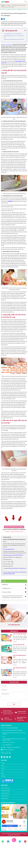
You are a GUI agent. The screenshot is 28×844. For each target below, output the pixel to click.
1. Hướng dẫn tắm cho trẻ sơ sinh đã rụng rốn (12, 33)
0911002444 (5, 749)
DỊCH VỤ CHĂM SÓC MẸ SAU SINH (19, 656)
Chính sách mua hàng (5, 787)
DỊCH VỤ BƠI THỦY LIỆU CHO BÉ (19, 668)
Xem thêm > (15, 641)
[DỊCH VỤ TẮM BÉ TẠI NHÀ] (6, 648)
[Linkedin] (7, 757)
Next (27, 613)
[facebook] (2, 757)
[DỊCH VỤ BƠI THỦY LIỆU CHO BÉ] (6, 672)
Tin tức (8, 5)
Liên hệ (2, 773)
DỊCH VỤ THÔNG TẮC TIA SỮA (19, 634)
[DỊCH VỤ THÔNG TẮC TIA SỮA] (6, 637)
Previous (1, 613)
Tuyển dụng (3, 776)
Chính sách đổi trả (4, 798)
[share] (2, 19)
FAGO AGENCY (17, 834)
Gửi (14, 704)
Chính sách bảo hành (5, 793)
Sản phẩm (3, 768)
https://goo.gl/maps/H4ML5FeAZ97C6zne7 (13, 555)
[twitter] (4, 757)
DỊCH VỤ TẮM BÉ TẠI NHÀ (18, 644)
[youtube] (6, 19)
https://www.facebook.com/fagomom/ (17, 568)
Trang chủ (3, 5)
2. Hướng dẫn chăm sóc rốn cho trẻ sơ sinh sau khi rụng (13, 36)
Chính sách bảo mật (5, 795)
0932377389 (11, 749)
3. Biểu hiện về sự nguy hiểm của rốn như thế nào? (13, 39)
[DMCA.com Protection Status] (7, 780)
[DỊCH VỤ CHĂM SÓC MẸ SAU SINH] (6, 660)
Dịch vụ (2, 765)
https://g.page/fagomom (9, 549)
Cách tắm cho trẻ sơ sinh (6, 44)
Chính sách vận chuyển (5, 790)
